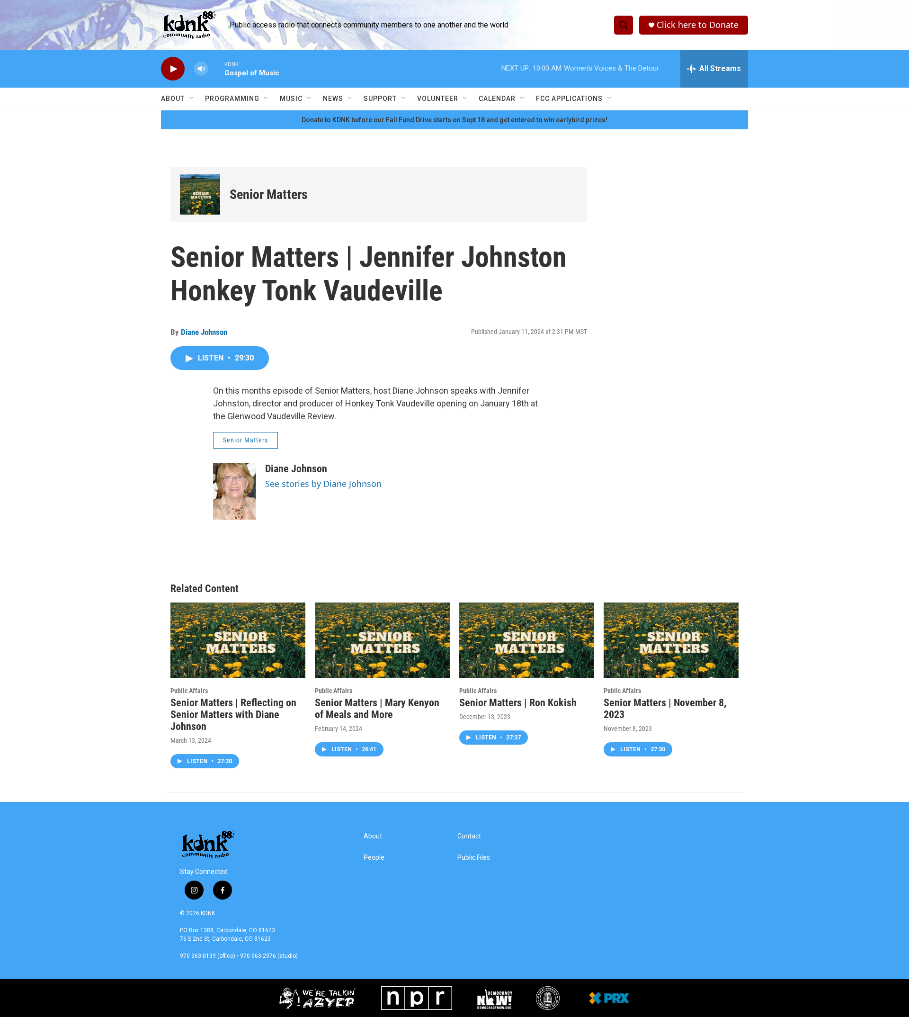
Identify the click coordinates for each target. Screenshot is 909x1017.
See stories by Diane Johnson (323, 483)
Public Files (473, 857)
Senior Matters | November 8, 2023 (665, 708)
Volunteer (437, 98)
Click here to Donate (698, 25)
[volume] (201, 69)
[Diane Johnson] (234, 491)
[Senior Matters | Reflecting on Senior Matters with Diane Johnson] (237, 640)
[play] (172, 68)
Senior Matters (269, 194)
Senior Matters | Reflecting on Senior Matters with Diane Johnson (233, 714)
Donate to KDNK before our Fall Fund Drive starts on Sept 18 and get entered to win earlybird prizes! (454, 120)
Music (291, 98)
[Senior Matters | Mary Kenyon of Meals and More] (382, 640)
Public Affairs (189, 690)
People (374, 857)
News (333, 98)
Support (380, 98)
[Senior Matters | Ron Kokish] (526, 640)
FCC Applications (569, 98)
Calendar (497, 98)
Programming (232, 98)
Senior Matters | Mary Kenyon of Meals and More (377, 708)
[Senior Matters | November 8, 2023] (671, 640)
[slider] (216, 68)
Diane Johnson (204, 332)
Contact (469, 836)
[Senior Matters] (200, 194)
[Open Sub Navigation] (192, 98)
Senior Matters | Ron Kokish (518, 703)
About (173, 98)
